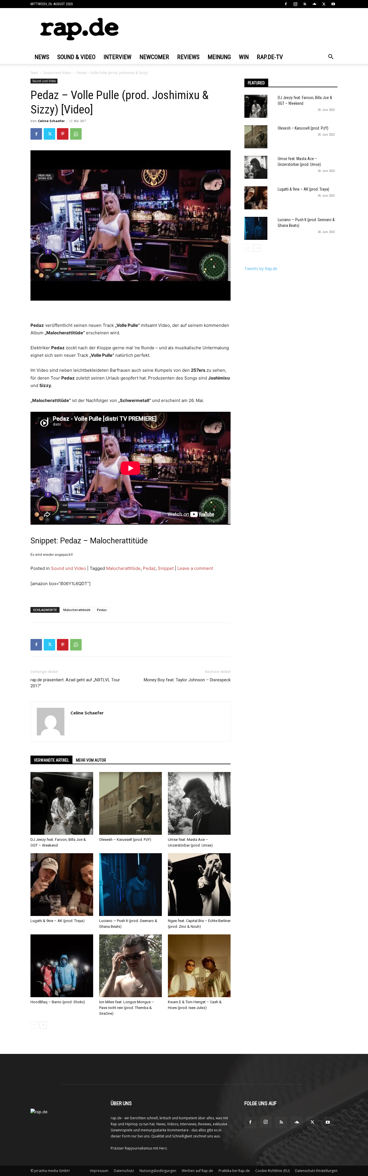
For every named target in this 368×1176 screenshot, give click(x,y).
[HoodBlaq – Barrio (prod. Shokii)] (61, 965)
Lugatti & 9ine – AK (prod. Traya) (57, 921)
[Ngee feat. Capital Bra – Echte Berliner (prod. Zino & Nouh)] (199, 884)
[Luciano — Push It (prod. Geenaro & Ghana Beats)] (130, 884)
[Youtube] (333, 4)
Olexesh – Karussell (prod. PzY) (125, 839)
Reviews (188, 57)
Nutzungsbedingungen (157, 1170)
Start (34, 72)
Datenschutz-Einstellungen (316, 1170)
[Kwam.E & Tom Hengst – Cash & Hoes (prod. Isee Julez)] (199, 965)
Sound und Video (57, 72)
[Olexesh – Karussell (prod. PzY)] (130, 803)
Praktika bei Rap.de (234, 1170)
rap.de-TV (270, 57)
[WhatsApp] (76, 134)
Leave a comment (195, 568)
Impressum (99, 1170)
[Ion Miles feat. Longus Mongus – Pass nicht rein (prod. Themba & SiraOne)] (130, 965)
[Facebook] (285, 4)
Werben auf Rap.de (197, 1170)
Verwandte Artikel (51, 760)
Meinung (219, 57)
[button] (331, 57)
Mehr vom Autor (91, 760)
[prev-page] (34, 1025)
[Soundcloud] (314, 4)
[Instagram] (295, 4)
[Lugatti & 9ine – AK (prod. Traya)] (61, 884)
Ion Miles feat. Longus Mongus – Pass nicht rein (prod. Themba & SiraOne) (126, 1008)
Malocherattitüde (123, 568)
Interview (117, 57)
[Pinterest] (62, 134)
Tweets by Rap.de (260, 268)
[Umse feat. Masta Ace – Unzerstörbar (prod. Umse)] (199, 803)
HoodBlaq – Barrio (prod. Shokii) (57, 1002)
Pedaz (149, 568)
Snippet (166, 568)
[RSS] (304, 4)
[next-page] (43, 1025)
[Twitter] (323, 4)
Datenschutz (124, 1170)
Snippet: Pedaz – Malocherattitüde (89, 540)
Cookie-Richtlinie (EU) (272, 1170)
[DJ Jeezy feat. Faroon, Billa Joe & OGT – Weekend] (61, 803)
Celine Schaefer (51, 121)
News (41, 57)
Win (244, 57)
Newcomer (154, 57)
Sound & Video (76, 57)
